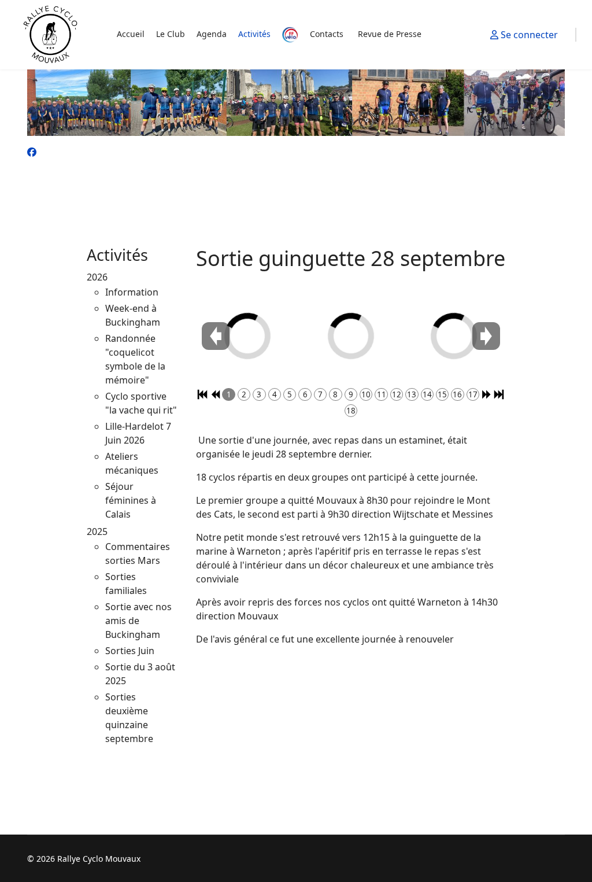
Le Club (170, 34)
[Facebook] (31, 152)
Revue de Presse (389, 34)
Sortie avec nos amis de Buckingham (138, 620)
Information (131, 292)
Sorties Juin (129, 650)
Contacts (326, 34)
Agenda (212, 34)
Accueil (131, 34)
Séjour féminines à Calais (130, 500)
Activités (254, 34)
